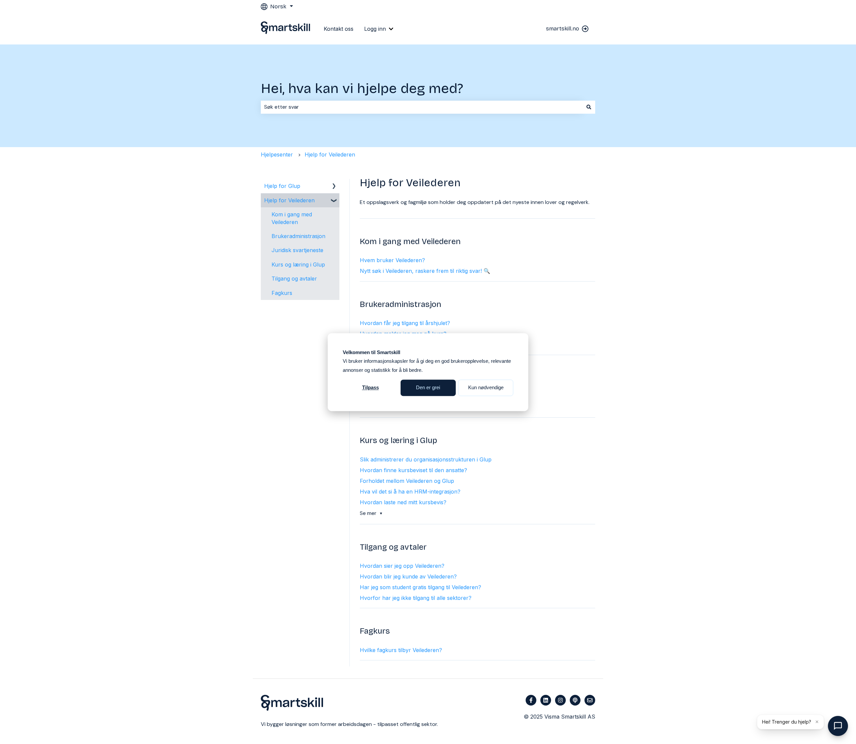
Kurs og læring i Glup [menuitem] (298, 264)
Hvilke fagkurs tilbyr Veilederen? (401, 650)
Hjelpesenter (277, 154)
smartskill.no (562, 28)
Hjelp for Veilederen (330, 154)
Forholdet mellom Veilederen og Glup (407, 480)
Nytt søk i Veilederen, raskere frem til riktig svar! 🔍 (425, 271)
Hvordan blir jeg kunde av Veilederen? (408, 576)
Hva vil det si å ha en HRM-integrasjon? (410, 491)
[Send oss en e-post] (589, 700)
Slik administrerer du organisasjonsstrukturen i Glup (426, 459)
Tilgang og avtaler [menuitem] (294, 278)
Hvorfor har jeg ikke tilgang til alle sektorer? (415, 598)
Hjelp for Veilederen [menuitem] (289, 200)
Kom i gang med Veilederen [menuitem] (292, 218)
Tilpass (370, 387)
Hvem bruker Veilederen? (392, 260)
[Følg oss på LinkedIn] (545, 700)
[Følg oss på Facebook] (531, 700)
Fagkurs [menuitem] (282, 293)
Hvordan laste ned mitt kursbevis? (403, 502)
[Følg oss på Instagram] (560, 700)
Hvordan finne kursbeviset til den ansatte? (413, 470)
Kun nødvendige (486, 387)
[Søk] (588, 107)
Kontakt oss (338, 28)
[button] (334, 186)
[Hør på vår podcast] (575, 700)
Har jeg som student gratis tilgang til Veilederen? (420, 587)
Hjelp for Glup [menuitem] (282, 186)
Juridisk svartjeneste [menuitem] (297, 250)
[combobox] (421, 107)
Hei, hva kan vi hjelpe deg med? (362, 88)
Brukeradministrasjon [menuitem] (298, 236)
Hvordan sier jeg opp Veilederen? (402, 565)
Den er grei (428, 387)
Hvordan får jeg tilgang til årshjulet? (405, 323)
